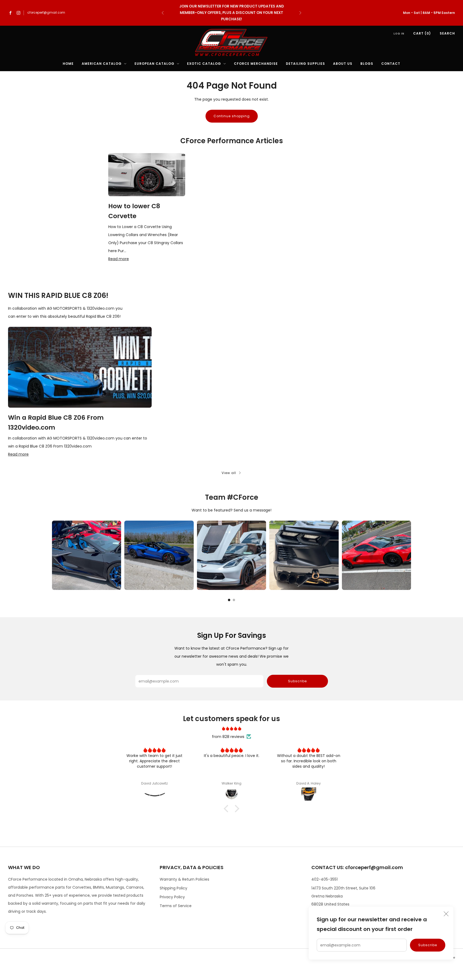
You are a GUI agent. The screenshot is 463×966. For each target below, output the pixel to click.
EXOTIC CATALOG (204, 63)
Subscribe (427, 945)
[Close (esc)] (446, 914)
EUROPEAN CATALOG (154, 63)
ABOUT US (342, 63)
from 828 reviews (228, 736)
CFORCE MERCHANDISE (256, 63)
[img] (231, 729)
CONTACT (390, 63)
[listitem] (231, 13)
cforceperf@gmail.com (46, 12)
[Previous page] (52, 555)
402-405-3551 (324, 879)
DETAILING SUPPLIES (305, 63)
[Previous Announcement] (162, 12)
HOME (68, 63)
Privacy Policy (172, 897)
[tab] (229, 600)
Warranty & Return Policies (184, 879)
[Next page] (411, 555)
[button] (227, 808)
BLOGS (366, 63)
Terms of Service (176, 905)
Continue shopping (232, 116)
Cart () (422, 33)
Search (447, 33)
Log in (399, 33)
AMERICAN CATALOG (102, 63)
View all (229, 473)
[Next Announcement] (300, 12)
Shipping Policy (173, 888)
